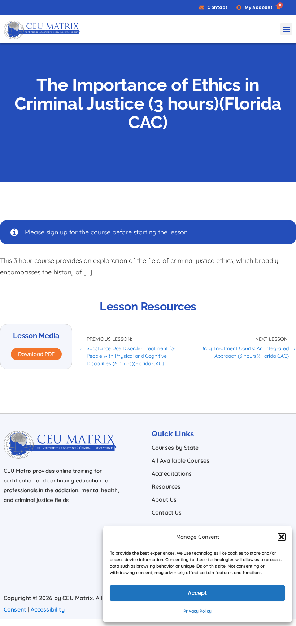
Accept (198, 593)
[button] (281, 537)
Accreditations (172, 473)
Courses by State (175, 447)
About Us (164, 499)
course (100, 232)
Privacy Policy (197, 611)
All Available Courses (180, 460)
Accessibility (48, 609)
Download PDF (36, 354)
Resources (166, 486)
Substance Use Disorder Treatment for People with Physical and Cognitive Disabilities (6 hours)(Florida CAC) (131, 356)
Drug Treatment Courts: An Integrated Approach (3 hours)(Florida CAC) (244, 352)
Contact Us (167, 512)
